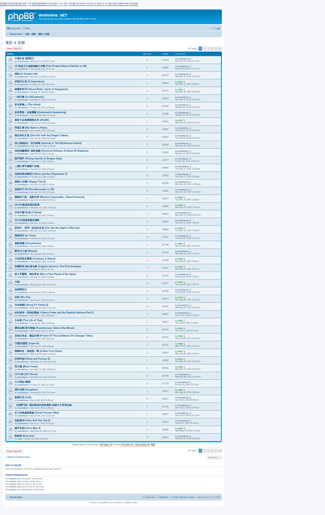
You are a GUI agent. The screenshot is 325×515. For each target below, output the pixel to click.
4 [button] (212, 49)
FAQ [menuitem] (27, 28)
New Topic (13, 48)
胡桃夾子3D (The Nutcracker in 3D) (34, 189)
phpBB (104, 502)
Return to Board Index (19, 457)
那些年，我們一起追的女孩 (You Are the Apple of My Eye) (47, 227)
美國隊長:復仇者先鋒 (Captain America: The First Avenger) (48, 266)
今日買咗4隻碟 (23, 381)
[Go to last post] (190, 58)
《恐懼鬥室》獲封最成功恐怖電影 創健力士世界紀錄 (43, 405)
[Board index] (22, 16)
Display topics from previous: (85, 444)
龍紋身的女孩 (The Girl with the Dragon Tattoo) (41, 135)
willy (180, 82)
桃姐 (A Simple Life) (26, 73)
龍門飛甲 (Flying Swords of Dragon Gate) (38, 158)
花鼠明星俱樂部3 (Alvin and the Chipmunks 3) (41, 173)
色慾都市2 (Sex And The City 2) (32, 420)
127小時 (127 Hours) (26, 374)
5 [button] (216, 49)
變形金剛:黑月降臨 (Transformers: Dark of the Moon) (44, 328)
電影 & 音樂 (15, 43)
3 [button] (208, 49)
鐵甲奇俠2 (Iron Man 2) (27, 428)
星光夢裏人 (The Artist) (27, 104)
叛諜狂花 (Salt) (23, 397)
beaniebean (22, 61)
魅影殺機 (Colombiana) (28, 243)
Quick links (16, 28)
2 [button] (204, 49)
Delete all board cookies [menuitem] (184, 497)
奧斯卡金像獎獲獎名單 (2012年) (32, 120)
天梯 (17, 281)
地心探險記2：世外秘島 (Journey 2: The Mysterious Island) (48, 143)
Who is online (13, 465)
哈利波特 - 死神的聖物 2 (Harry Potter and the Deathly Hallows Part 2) (54, 312)
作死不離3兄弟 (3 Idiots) (28, 212)
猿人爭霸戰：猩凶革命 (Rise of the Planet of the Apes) (45, 274)
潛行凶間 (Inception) (26, 389)
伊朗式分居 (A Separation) (29, 81)
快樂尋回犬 (21, 289)
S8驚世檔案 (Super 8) (27, 343)
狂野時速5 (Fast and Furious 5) (32, 358)
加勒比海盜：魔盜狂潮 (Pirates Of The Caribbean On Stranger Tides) (54, 335)
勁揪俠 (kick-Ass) (24, 435)
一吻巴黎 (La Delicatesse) (29, 96)
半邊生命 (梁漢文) (24, 58)
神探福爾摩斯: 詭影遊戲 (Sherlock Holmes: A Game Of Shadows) (51, 150)
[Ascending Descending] (142, 444)
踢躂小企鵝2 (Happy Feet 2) (30, 181)
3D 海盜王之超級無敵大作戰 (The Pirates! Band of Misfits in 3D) (51, 66)
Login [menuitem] (217, 28)
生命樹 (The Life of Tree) (28, 320)
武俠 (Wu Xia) (22, 297)
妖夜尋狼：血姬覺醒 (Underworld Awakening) (40, 112)
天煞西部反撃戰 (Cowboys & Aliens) (35, 258)
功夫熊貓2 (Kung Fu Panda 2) (31, 304)
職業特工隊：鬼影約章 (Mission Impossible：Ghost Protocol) (49, 197)
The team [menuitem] (151, 497)
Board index (16, 497)
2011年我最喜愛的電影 (27, 220)
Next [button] (220, 49)
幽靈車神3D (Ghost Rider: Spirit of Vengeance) (41, 89)
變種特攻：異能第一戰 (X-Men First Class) (38, 351)
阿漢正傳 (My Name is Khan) (31, 127)
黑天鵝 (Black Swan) (26, 366)
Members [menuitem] (164, 497)
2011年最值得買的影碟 (27, 204)
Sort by (117, 444)
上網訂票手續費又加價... (28, 166)
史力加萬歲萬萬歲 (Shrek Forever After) (37, 412)
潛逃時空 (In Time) (25, 235)
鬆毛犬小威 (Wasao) (26, 251)
